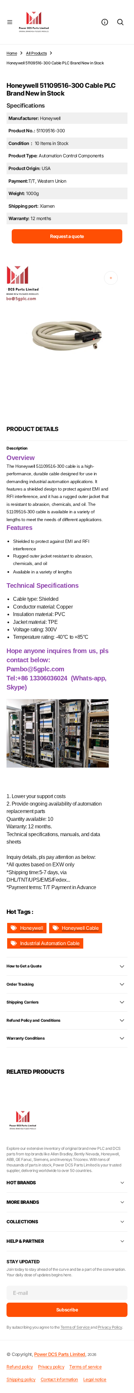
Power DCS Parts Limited (59, 1354)
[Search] (120, 22)
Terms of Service (75, 1327)
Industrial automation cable (50, 943)
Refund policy (20, 1366)
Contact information (59, 1379)
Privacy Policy (110, 1327)
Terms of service (85, 1366)
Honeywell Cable (80, 928)
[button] (10, 22)
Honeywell (31, 928)
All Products (36, 53)
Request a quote (67, 236)
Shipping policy (21, 1379)
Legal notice (94, 1379)
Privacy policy (51, 1366)
